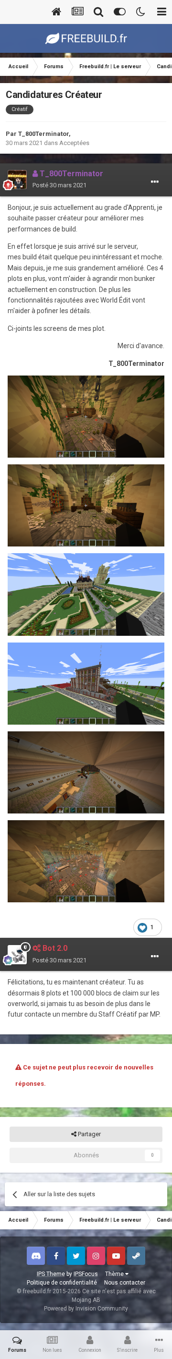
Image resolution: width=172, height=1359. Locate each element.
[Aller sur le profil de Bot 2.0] (17, 954)
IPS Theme (51, 1274)
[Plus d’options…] (154, 182)
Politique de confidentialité (62, 1282)
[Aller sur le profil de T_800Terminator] (17, 179)
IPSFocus (86, 1274)
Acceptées (74, 142)
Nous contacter (124, 1282)
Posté (59, 185)
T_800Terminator (43, 133)
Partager (88, 1134)
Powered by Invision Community (86, 1308)
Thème (115, 1274)
